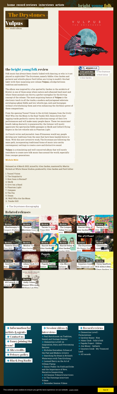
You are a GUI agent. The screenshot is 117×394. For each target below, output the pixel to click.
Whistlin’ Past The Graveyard (30, 287)
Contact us (16, 336)
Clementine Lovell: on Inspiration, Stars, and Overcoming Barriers (58, 345)
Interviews (46, 5)
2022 (7, 28)
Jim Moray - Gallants (90, 346)
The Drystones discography (23, 206)
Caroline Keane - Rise (90, 338)
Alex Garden (86, 78)
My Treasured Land (85, 265)
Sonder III (84, 230)
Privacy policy (18, 354)
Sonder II (48, 248)
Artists (59, 5)
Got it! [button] (105, 390)
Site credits (16, 350)
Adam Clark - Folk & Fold (91, 340)
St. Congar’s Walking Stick (12, 230)
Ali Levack (11, 283)
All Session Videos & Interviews (58, 375)
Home (11, 5)
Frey (11, 246)
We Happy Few (84, 248)
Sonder (66, 248)
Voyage (65, 230)
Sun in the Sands (104, 268)
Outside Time (47, 228)
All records (85, 354)
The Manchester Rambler (29, 249)
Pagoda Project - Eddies (91, 343)
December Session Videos (55, 383)
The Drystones (26, 14)
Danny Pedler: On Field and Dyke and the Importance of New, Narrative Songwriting (58, 369)
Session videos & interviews (55, 330)
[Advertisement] (58, 307)
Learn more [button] (73, 390)
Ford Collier (103, 75)
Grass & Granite (30, 230)
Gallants (64, 265)
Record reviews (26, 5)
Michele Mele (11, 160)
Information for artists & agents (18, 330)
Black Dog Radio (20, 360)
